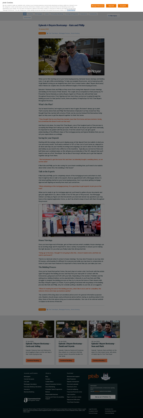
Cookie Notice (71, 10)
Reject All (111, 5)
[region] (71, 6)
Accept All (123, 5)
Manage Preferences (98, 5)
